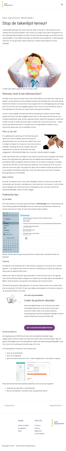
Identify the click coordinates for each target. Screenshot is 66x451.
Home (4, 18)
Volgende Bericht (56, 405)
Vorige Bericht (8, 405)
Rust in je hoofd (13, 18)
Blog (19, 431)
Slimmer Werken (27, 18)
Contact (38, 425)
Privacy (37, 428)
